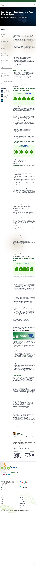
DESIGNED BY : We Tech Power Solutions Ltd (9, 512)
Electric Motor (22, 497)
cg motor (3, 48)
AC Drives (21, 499)
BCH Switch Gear (23, 501)
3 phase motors (4, 34)
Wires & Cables (22, 505)
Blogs (5, 17)
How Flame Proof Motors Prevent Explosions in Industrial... (7, 101)
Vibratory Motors (4, 83)
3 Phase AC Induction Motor (6, 31)
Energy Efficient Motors (5, 55)
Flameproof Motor (4, 60)
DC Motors (3, 50)
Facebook (15, 448)
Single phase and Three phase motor (5, 73)
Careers (2, 501)
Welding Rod (22, 507)
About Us (2, 499)
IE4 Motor (3, 67)
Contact (2, 503)
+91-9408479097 (14, 472)
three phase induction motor (6, 81)
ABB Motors (3, 36)
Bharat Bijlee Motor (4, 46)
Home (2, 17)
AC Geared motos (4, 41)
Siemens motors (4, 69)
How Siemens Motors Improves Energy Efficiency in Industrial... (7, 96)
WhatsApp (27, 448)
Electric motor (3, 53)
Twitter (21, 448)
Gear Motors (3, 65)
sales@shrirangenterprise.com (7, 487)
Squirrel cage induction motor (5, 76)
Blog (1, 497)
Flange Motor (3, 62)
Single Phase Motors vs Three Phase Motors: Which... (8, 91)
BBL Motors (3, 43)
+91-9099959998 (5, 472)
